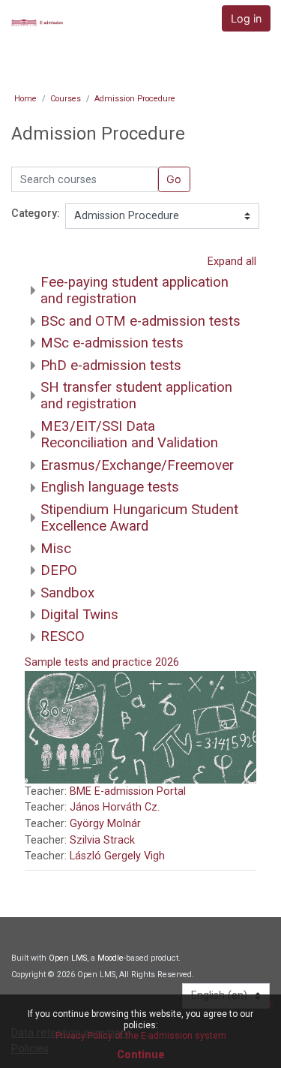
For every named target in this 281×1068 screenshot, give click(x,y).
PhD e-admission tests (110, 365)
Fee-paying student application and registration (134, 290)
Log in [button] (246, 18)
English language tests (109, 487)
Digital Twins (79, 614)
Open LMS (68, 958)
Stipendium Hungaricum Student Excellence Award (139, 517)
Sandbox (67, 593)
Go (173, 179)
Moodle (110, 958)
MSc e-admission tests (112, 343)
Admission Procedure (134, 99)
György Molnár (105, 823)
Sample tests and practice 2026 (102, 662)
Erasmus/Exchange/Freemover (137, 465)
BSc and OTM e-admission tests (140, 321)
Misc (55, 548)
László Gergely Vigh (117, 856)
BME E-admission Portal (128, 791)
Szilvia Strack (102, 840)
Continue (141, 1054)
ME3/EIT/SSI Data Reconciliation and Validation (129, 434)
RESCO (62, 636)
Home (25, 99)
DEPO (58, 570)
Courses (65, 99)
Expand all (232, 261)
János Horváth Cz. (115, 807)
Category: (35, 213)
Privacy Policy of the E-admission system (140, 1035)
